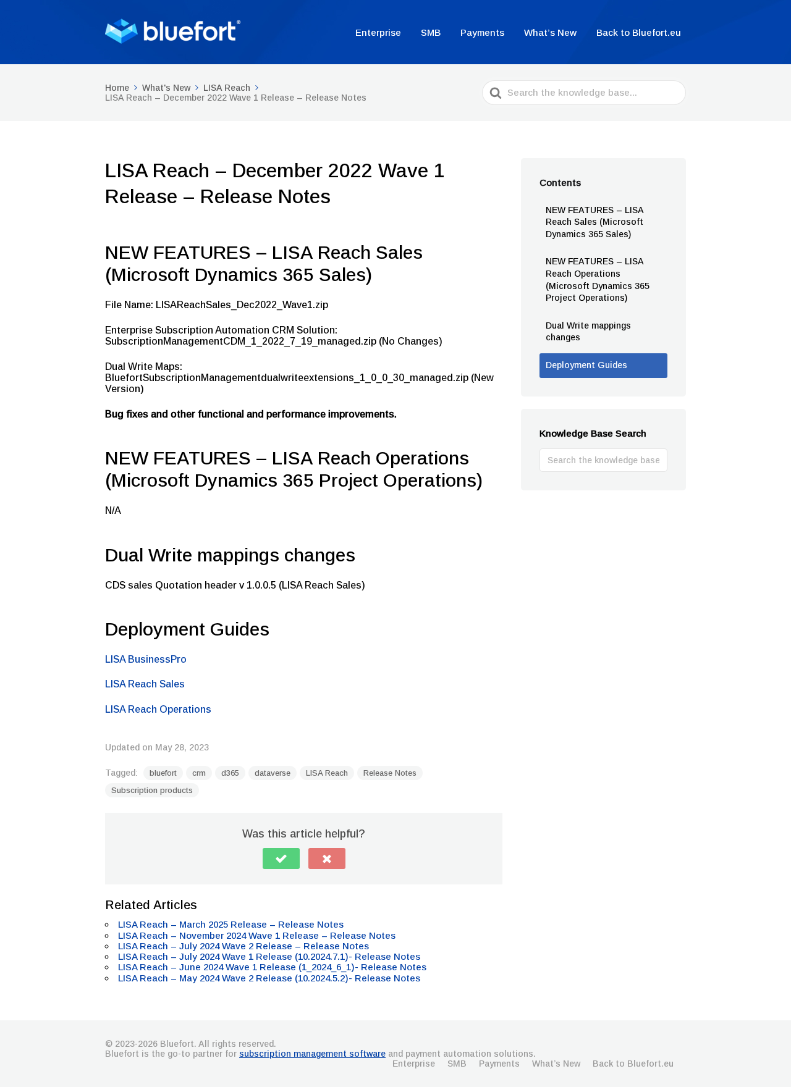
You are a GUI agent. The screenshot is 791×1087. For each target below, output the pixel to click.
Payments (482, 32)
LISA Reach (327, 773)
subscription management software (312, 1054)
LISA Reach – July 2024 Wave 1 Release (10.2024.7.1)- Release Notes (270, 956)
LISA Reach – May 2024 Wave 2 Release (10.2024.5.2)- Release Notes (269, 978)
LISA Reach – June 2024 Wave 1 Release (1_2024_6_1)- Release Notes (272, 967)
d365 (230, 773)
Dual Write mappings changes (588, 332)
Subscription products (152, 790)
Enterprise (378, 32)
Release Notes (390, 773)
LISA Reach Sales (145, 684)
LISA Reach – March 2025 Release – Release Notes (231, 924)
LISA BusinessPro (146, 659)
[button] (281, 858)
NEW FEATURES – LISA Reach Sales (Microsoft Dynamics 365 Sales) (595, 222)
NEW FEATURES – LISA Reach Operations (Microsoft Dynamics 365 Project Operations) (597, 279)
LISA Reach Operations (158, 709)
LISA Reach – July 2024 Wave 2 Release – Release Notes (243, 946)
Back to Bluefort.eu (638, 32)
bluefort (163, 773)
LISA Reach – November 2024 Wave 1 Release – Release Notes (257, 935)
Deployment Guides (586, 365)
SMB (431, 32)
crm (199, 773)
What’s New (550, 32)
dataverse (272, 773)
